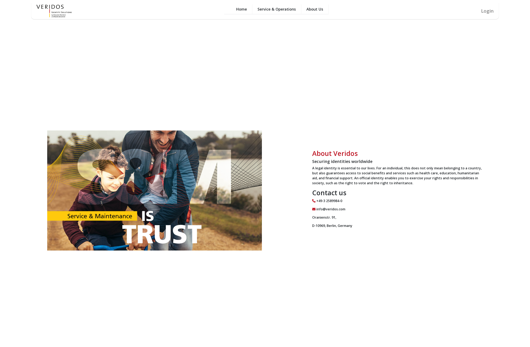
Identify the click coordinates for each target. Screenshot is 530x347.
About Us (314, 9)
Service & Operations (277, 9)
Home (241, 9)
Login (487, 11)
